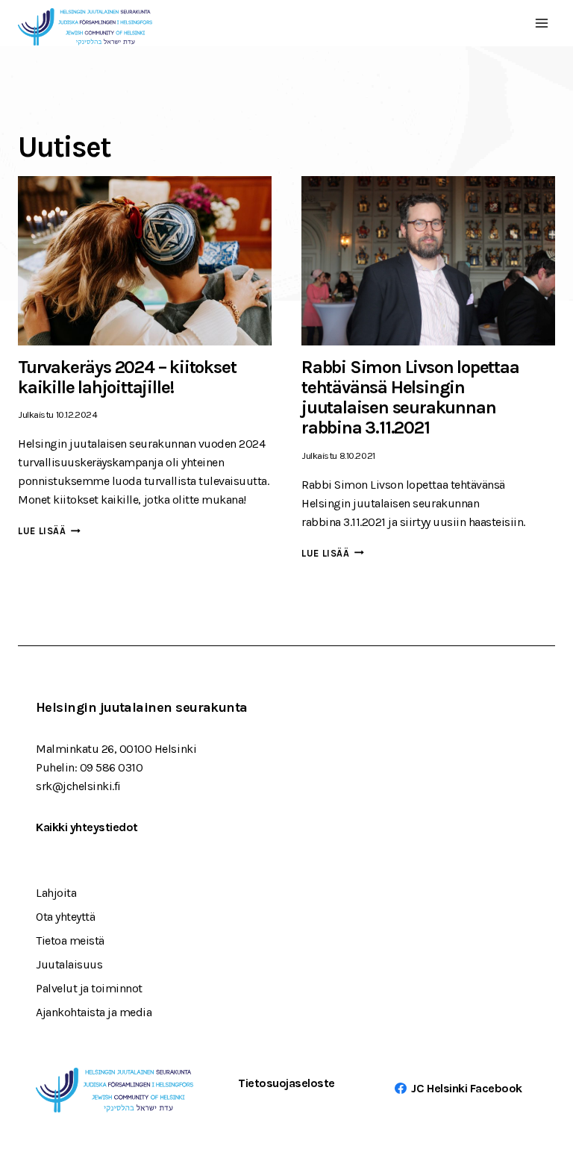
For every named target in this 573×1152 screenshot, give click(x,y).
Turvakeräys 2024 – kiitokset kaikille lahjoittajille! (127, 377)
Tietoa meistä (70, 940)
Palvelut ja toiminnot (89, 988)
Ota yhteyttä (65, 917)
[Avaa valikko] (541, 22)
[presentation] (145, 260)
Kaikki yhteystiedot (87, 827)
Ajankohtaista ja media (93, 1012)
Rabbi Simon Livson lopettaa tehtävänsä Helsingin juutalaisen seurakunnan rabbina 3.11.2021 (410, 398)
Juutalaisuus (69, 964)
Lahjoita (56, 893)
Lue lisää (49, 530)
